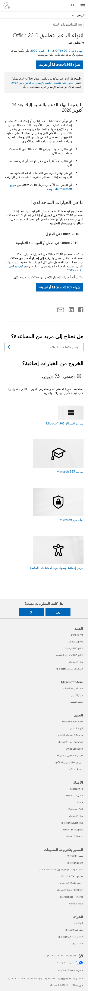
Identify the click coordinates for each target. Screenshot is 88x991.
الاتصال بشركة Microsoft (70, 978)
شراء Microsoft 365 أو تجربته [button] (59, 64)
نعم (58, 612)
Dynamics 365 (75, 809)
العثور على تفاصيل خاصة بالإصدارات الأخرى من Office (42, 82)
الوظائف (78, 923)
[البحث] (9, 347)
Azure (80, 802)
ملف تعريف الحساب (73, 688)
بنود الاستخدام (35, 978)
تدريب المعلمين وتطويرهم (70, 755)
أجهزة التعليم (76, 728)
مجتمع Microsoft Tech (72, 876)
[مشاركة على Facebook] (81, 308)
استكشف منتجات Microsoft (69, 668)
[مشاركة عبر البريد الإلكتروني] (62, 308)
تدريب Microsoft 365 (70, 471)
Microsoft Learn (75, 862)
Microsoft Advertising (72, 822)
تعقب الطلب (76, 701)
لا (31, 612)
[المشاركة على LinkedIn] (73, 308)
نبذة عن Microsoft (74, 929)
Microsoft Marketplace (71, 883)
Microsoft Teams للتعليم (70, 735)
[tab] (62, 234)
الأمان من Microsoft (73, 795)
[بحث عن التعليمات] (73, 5)
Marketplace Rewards (71, 896)
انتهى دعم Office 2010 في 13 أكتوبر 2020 (57, 50)
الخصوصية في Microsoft (70, 936)
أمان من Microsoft (72, 520)
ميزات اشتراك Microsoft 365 (65, 423)
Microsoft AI (76, 788)
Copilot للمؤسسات (73, 648)
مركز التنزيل (77, 695)
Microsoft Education (72, 721)
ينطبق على (74, 42)
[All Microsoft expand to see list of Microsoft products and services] (83, 6)
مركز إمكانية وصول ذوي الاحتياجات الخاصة (57, 568)
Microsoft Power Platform (70, 889)
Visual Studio (76, 903)
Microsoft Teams (74, 836)
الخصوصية (50, 978)
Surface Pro (77, 634)
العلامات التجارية (16, 978)
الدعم (80, 15)
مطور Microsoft (75, 855)
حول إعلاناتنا (77, 985)
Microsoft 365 (76, 662)
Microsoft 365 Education (70, 741)
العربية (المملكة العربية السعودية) (59, 955)
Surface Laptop (75, 641)
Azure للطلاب (76, 769)
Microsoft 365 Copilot (71, 829)
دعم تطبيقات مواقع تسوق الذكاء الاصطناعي (61, 869)
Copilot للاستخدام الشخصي (69, 655)
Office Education (74, 748)
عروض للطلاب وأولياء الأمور (69, 762)
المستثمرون (77, 943)
